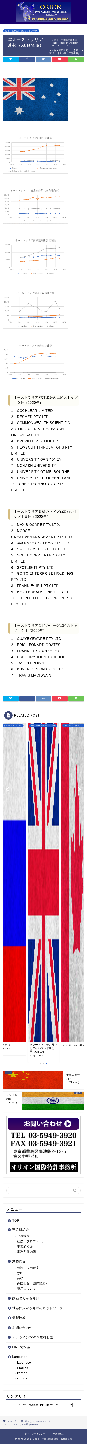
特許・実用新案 (29, 1267)
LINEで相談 (21, 1347)
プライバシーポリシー (34, 1434)
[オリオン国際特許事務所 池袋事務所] (43, 19)
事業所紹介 (20, 1229)
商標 (20, 1278)
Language (19, 1356)
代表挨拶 (23, 1236)
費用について (26, 1288)
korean (22, 1373)
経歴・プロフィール (31, 1241)
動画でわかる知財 (25, 1298)
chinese (23, 1378)
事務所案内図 (26, 1251)
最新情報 (19, 1318)
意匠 (20, 1273)
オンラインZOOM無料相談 (32, 1337)
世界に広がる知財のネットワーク (21, 31)
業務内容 (19, 1261)
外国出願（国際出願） (33, 1283)
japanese (24, 1362)
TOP (15, 1220)
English (22, 1367)
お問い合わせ (22, 1327)
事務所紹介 (25, 1246)
